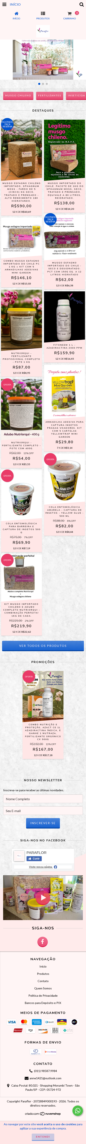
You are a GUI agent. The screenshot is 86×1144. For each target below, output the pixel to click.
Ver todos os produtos (43, 645)
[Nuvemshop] (43, 1115)
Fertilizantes (49, 95)
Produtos (43, 973)
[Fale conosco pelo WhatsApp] (77, 1110)
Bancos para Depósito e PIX (43, 1003)
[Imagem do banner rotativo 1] (43, 60)
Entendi (43, 1136)
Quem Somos (43, 988)
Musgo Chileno (18, 95)
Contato (43, 981)
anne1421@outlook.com (45, 1078)
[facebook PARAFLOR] (42, 942)
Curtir (36, 858)
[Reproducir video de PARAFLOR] (43, 897)
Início (43, 966)
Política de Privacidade (43, 995)
